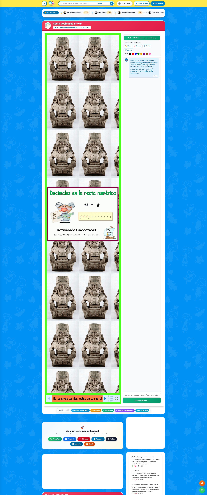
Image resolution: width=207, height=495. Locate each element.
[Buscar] (112, 3)
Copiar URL (109, 410)
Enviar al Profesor (142, 400)
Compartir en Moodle (125, 410)
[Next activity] (105, 398)
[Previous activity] (49, 398)
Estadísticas (143, 410)
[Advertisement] (145, 432)
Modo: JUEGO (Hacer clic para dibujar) (142, 38)
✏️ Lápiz (128, 46)
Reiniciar (96, 410)
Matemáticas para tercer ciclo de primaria (73, 27)
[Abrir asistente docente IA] (202, 490)
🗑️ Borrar (128, 50)
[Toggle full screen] (116, 398)
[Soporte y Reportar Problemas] (202, 483)
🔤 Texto (147, 46)
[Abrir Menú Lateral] (44, 3)
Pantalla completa (81, 410)
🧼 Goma (137, 46)
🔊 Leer (155, 76)
